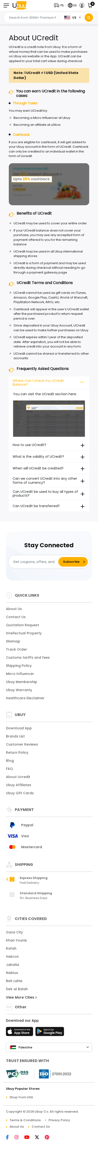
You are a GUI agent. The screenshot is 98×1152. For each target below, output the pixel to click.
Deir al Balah (17, 989)
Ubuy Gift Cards (20, 793)
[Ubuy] (19, 5)
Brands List (15, 736)
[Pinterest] (49, 1137)
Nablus (12, 972)
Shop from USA (21, 1097)
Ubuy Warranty (19, 690)
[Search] (89, 17)
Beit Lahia (14, 980)
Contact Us (16, 617)
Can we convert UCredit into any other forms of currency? (45, 480)
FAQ (9, 768)
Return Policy (17, 752)
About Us (14, 608)
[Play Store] (49, 1033)
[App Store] (20, 1033)
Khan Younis (16, 940)
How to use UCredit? (29, 444)
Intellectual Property (24, 633)
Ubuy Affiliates (18, 785)
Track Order (16, 649)
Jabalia (12, 964)
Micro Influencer (20, 673)
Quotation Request (22, 625)
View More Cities (20, 997)
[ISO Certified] (53, 1073)
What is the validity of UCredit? (38, 456)
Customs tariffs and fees (28, 657)
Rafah (11, 948)
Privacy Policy (59, 1120)
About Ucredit (18, 776)
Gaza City (14, 932)
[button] (60, 5)
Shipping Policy (19, 665)
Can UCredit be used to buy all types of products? (45, 493)
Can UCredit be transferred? (36, 506)
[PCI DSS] (17, 1074)
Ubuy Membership (21, 681)
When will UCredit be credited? (38, 468)
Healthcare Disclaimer (25, 698)
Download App (19, 728)
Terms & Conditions (25, 1120)
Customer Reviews (22, 744)
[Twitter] (39, 1137)
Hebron (12, 956)
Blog (10, 760)
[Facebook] (10, 1137)
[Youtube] (29, 1137)
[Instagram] (19, 1137)
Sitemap (13, 641)
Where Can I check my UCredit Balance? (38, 382)
